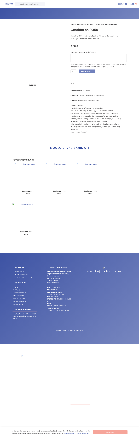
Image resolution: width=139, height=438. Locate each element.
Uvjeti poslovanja (18, 295)
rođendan (95, 39)
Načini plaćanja (18, 290)
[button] (39, 85)
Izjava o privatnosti (19, 298)
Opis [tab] (72, 84)
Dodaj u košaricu (87, 71)
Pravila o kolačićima (19, 301)
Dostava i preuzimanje (20, 293)
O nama (15, 287)
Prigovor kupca (18, 304)
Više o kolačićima (69, 433)
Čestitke (80, 24)
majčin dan (83, 39)
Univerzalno (88, 24)
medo (90, 39)
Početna (73, 24)
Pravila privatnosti (83, 433)
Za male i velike (99, 24)
